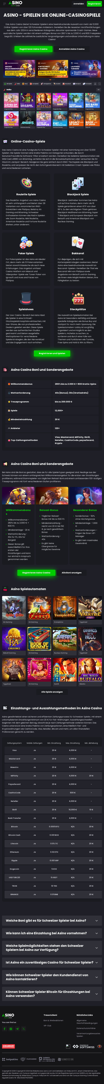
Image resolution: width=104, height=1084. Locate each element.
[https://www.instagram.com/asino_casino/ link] (10, 1028)
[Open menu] (4, 3)
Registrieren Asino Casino (33, 49)
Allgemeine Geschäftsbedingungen (87, 1021)
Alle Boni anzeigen (72, 572)
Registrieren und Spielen (52, 353)
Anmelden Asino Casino (72, 49)
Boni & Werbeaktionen (53, 1020)
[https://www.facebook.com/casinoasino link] (4, 1028)
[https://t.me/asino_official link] (17, 1028)
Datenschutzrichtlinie (86, 1028)
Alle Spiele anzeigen (52, 691)
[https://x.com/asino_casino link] (23, 1028)
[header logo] (15, 4)
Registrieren (94, 3)
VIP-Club (47, 1025)
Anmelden (78, 3)
